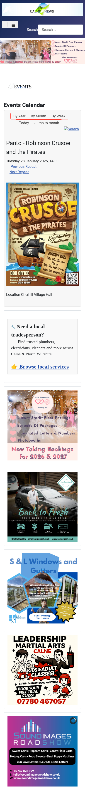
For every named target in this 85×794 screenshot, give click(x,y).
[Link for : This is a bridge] (42, 425)
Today (24, 123)
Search (32, 29)
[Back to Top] (77, 785)
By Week (58, 116)
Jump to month (46, 123)
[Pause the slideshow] (63, 751)
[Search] (71, 129)
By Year (19, 116)
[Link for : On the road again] (42, 507)
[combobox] (60, 30)
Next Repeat (19, 172)
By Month (38, 116)
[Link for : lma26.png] (42, 670)
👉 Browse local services (40, 367)
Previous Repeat (23, 166)
